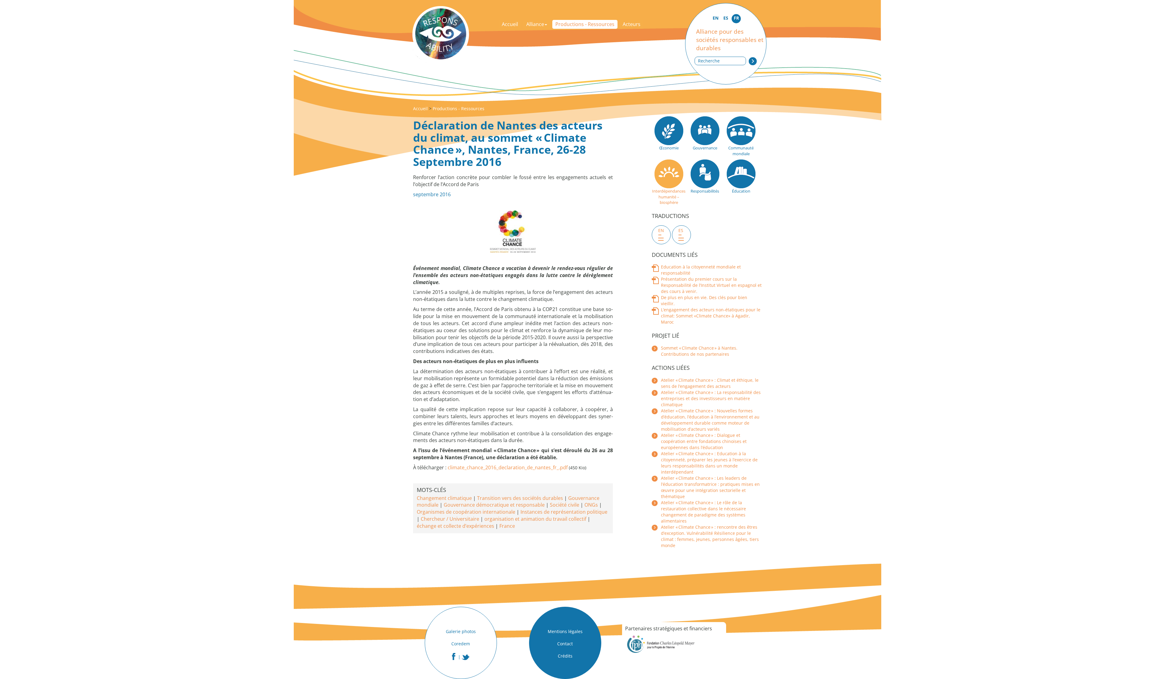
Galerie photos (461, 631)
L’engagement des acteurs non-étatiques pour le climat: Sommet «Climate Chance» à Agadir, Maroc (710, 316)
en (661, 230)
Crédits (565, 656)
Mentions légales (565, 631)
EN (715, 18)
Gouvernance (705, 148)
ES (725, 18)
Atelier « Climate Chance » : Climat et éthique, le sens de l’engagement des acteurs (710, 383)
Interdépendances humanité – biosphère (668, 196)
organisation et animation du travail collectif (535, 519)
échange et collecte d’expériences (455, 526)
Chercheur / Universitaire (450, 519)
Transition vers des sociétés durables (520, 498)
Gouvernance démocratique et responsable (494, 504)
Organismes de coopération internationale (466, 511)
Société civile (564, 504)
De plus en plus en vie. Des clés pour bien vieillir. (704, 300)
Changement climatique (444, 498)
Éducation (741, 191)
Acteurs (631, 24)
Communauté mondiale (741, 150)
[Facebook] (453, 656)
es (680, 230)
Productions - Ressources (584, 24)
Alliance (535, 24)
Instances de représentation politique (563, 511)
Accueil (510, 24)
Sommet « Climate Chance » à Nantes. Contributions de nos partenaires (699, 351)
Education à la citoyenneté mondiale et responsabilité (701, 270)
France (507, 526)
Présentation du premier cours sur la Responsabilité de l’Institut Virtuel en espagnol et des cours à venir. (711, 285)
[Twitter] (466, 657)
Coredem (460, 644)
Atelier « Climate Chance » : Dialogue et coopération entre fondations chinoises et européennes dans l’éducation (704, 441)
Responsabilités (705, 191)
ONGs (591, 504)
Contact (565, 644)
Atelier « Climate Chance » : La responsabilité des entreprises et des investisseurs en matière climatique (711, 398)
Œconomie (669, 148)
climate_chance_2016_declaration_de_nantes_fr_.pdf (508, 467)
